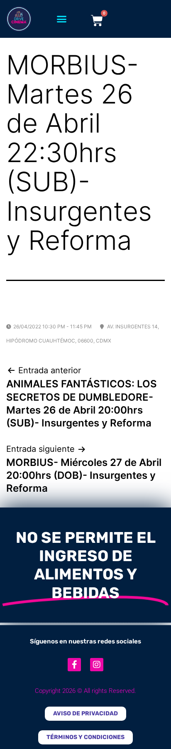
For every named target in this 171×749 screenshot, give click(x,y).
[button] (62, 19)
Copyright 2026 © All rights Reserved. (85, 691)
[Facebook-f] (74, 664)
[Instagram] (96, 664)
